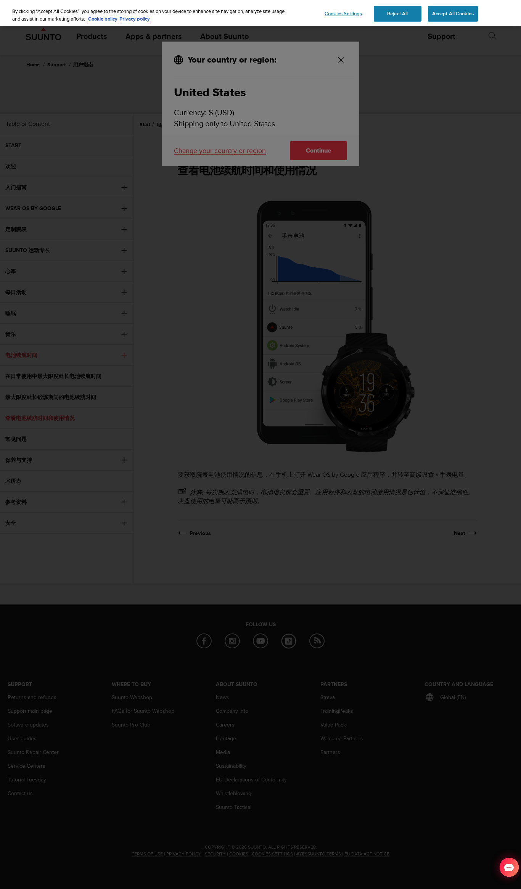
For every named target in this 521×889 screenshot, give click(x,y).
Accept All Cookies (453, 13)
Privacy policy (134, 19)
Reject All (397, 13)
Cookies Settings (343, 13)
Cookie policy (102, 19)
